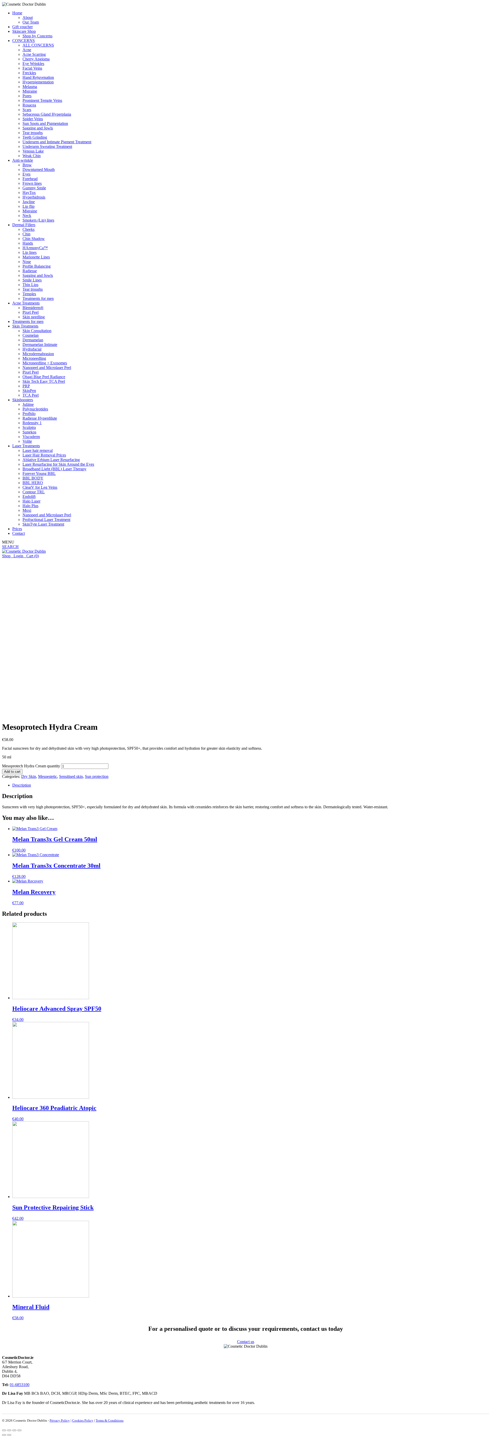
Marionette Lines (36, 257)
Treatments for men (38, 298)
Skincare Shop (24, 31)
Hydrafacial (32, 349)
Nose (27, 261)
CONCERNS (23, 40)
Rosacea (29, 105)
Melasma (30, 86)
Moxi (27, 510)
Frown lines (32, 183)
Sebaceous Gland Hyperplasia (47, 114)
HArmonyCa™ (35, 248)
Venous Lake (33, 151)
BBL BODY (33, 478)
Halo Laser (31, 501)
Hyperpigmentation (38, 82)
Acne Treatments (26, 303)
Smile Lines (32, 280)
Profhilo (29, 413)
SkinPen (29, 390)
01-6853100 (19, 1384)
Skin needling (34, 317)
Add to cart (12, 772)
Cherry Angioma (36, 59)
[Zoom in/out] (19, 1430)
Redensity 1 (32, 423)
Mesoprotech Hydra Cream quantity (31, 766)
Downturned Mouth (39, 169)
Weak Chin (32, 156)
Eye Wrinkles (33, 63)
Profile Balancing (37, 266)
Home (17, 13)
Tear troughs (33, 132)
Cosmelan (31, 335)
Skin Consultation (37, 331)
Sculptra (29, 427)
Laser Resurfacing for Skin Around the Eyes (58, 464)
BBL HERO (33, 483)
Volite (27, 441)
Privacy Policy (60, 1420)
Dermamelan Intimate (40, 344)
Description (21, 785)
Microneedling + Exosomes (45, 363)
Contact (18, 533)
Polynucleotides (35, 409)
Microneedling (34, 358)
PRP (26, 386)
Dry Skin (28, 776)
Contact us (245, 1341)
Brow (27, 165)
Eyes (26, 174)
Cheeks (29, 229)
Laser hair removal (38, 450)
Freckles (29, 73)
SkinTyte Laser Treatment (43, 524)
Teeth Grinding (35, 137)
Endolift (29, 496)
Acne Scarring (34, 54)
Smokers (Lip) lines (38, 220)
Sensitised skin (71, 776)
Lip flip (29, 206)
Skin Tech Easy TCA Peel (44, 381)
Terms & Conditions (110, 1420)
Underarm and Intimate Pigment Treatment (57, 142)
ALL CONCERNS (38, 45)
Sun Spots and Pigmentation (45, 123)
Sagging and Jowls (38, 128)
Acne (27, 50)
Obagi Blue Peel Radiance (44, 377)
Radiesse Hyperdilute (40, 418)
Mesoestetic (47, 776)
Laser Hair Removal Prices (44, 455)
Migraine (30, 91)
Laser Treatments (26, 446)
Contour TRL (34, 492)
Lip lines (30, 252)
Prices (17, 529)
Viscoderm (31, 436)
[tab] (250, 785)
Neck (27, 215)
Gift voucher (22, 27)
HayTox (29, 192)
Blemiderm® (33, 308)
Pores (27, 96)
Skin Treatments (25, 326)
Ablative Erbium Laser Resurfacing (51, 459)
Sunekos (29, 432)
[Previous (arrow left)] (4, 1435)
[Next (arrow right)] (9, 1435)
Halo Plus (30, 506)
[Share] (9, 1430)
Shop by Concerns (37, 36)
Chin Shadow (34, 238)
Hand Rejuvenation (38, 77)
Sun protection (96, 776)
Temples (29, 294)
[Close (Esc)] (4, 1430)
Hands (28, 243)
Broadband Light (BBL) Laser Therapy (54, 469)
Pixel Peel (31, 312)
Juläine (28, 404)
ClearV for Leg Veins (40, 487)
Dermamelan (33, 340)
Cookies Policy (82, 1420)
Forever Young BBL (39, 473)
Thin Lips (30, 284)
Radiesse (30, 271)
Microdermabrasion (38, 354)
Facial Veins (32, 68)
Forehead (30, 179)
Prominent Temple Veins (42, 100)
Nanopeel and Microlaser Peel (47, 367)
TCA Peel (31, 395)
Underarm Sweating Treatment (47, 146)
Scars (27, 109)
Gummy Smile (34, 188)
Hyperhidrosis (34, 197)
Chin (26, 234)
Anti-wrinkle (22, 160)
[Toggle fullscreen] (14, 1430)
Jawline (29, 202)
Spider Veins (33, 119)
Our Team (31, 22)
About (28, 17)
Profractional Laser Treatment (46, 519)
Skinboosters (22, 400)
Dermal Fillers (23, 225)
